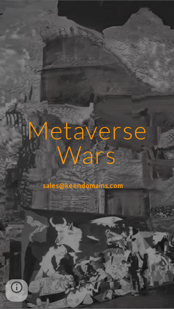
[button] (17, 290)
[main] (87, 142)
